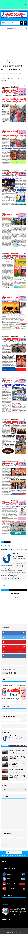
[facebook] (2, 855)
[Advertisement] (14, 45)
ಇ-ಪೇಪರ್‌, (19, 73)
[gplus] (7, 855)
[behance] (20, 855)
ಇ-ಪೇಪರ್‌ (19, 28)
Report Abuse (6, 726)
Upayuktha (13, 736)
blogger (5, 590)
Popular (14, 746)
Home (3, 61)
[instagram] (22, 855)
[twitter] (5, 855)
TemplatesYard (19, 929)
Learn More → (6, 916)
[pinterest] (10, 855)
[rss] (17, 855)
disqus (14, 590)
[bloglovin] (13, 855)
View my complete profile (16, 738)
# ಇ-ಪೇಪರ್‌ (7, 541)
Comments (23, 746)
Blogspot (18, 932)
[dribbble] (15, 855)
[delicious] (25, 855)
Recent (5, 746)
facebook (23, 590)
